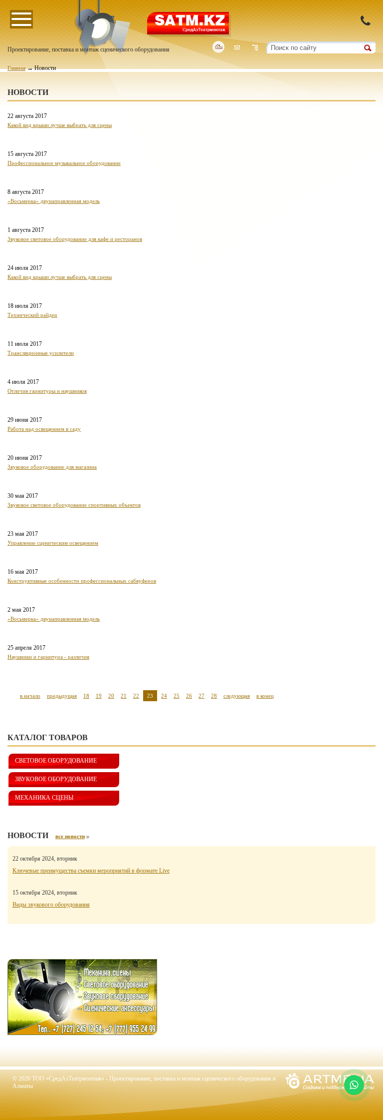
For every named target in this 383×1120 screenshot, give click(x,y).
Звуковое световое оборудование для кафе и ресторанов (74, 239)
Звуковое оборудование (56, 779)
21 (124, 696)
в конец (265, 696)
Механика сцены (44, 797)
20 (111, 696)
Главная (16, 68)
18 (86, 696)
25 (177, 696)
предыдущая (62, 696)
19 (99, 696)
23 (150, 696)
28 (214, 696)
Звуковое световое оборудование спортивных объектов (74, 505)
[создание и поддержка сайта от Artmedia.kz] (330, 1093)
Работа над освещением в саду (44, 429)
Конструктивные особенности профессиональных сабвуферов (81, 581)
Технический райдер (32, 315)
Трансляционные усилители (40, 353)
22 (136, 696)
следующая (236, 696)
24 (164, 696)
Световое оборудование (56, 760)
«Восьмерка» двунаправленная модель (53, 201)
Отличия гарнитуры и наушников (47, 391)
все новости (70, 836)
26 (189, 696)
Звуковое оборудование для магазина (52, 467)
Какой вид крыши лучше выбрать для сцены (59, 125)
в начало (30, 696)
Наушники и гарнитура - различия (48, 657)
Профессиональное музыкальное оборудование (64, 163)
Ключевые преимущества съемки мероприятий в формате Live (91, 870)
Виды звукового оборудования (51, 904)
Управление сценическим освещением (52, 543)
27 (201, 696)
